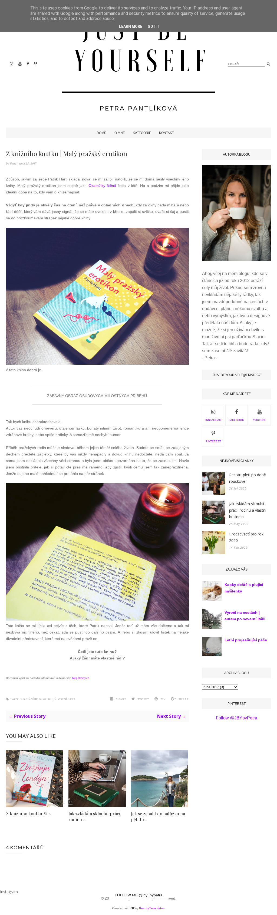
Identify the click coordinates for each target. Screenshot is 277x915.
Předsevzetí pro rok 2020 (246, 537)
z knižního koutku (36, 699)
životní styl (65, 699)
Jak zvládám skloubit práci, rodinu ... (94, 816)
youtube (259, 419)
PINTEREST (213, 441)
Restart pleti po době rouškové (247, 478)
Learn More (130, 26)
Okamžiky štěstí (102, 185)
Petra (13, 164)
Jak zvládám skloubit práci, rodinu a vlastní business (247, 510)
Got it (154, 26)
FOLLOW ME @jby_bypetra (139, 895)
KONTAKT (166, 133)
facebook (236, 419)
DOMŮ (102, 133)
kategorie (142, 133)
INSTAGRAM (213, 419)
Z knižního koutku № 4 (28, 813)
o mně (119, 133)
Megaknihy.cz (80, 677)
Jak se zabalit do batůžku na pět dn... (158, 816)
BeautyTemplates (151, 908)
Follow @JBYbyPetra (236, 718)
